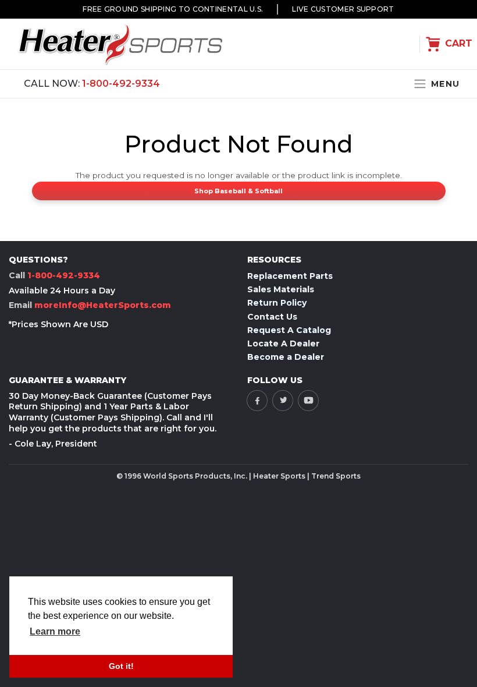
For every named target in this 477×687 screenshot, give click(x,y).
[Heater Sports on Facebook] (257, 400)
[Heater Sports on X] (283, 400)
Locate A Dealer (283, 343)
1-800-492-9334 (121, 83)
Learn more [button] (55, 631)
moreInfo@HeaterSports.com (102, 305)
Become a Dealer (285, 357)
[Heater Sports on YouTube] (308, 400)
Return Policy (277, 303)
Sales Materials (280, 289)
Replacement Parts (290, 276)
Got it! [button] (121, 666)
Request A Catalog (289, 330)
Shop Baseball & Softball (238, 191)
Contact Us (272, 316)
